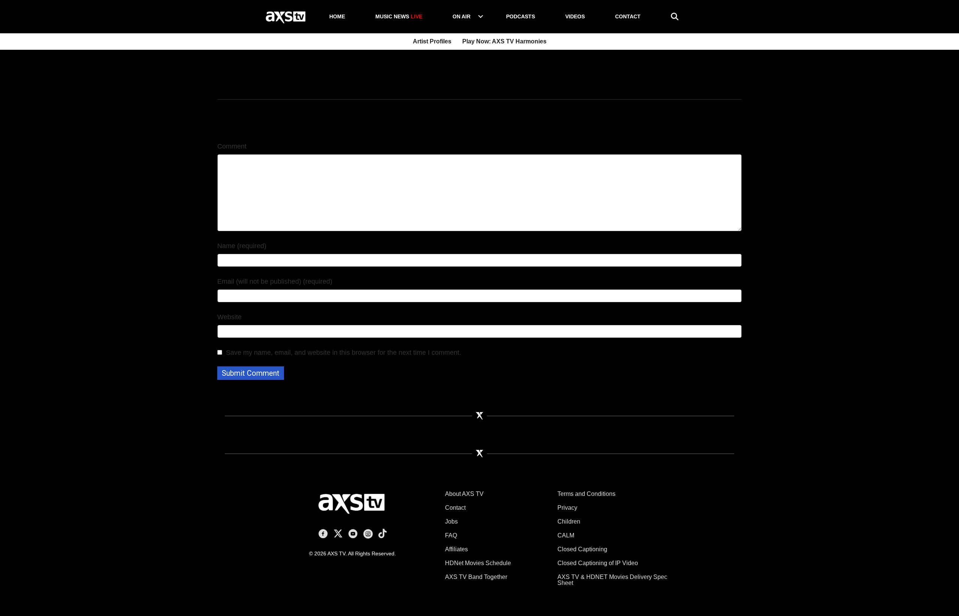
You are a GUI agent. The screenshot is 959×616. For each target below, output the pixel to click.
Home (337, 16)
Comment (231, 146)
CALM (565, 535)
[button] (481, 16)
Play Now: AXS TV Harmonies (504, 41)
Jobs (451, 521)
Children (568, 521)
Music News (398, 16)
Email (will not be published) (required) (274, 281)
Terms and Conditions (586, 494)
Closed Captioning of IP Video (597, 563)
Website (229, 317)
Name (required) (241, 246)
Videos (575, 16)
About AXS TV (464, 494)
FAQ (451, 535)
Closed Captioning (582, 549)
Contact (628, 16)
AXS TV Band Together (476, 577)
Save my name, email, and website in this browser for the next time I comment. (343, 352)
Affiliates (456, 549)
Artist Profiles (432, 41)
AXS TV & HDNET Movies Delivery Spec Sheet (612, 580)
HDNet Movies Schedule (478, 563)
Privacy (567, 507)
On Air (462, 16)
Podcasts (520, 16)
